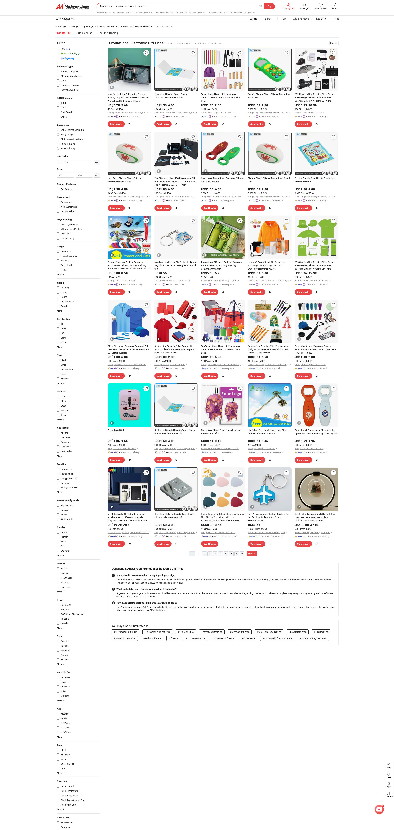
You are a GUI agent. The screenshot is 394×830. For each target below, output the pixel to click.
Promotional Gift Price (124, 638)
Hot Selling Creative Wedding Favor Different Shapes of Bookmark (267, 432)
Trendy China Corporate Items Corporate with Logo (220, 97)
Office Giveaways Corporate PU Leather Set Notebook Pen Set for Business (128, 349)
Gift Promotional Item (144, 12)
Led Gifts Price (321, 631)
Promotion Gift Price (195, 638)
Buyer (268, 18)
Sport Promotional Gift (122, 12)
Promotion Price (186, 631)
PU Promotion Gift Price (125, 631)
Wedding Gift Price (152, 638)
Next (250, 553)
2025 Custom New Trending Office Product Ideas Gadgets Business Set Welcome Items (315, 97)
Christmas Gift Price (239, 631)
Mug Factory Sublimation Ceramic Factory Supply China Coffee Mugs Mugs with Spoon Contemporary (128, 98)
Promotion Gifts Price (212, 631)
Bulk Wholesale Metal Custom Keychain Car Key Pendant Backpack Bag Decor (268, 517)
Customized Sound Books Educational (170, 96)
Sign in (335, 8)
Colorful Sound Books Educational (315, 180)
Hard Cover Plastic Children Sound (124, 180)
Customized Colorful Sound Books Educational (174, 432)
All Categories (66, 18)
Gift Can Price (248, 638)
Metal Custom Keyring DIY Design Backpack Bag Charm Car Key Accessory (175, 265)
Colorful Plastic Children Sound (269, 96)
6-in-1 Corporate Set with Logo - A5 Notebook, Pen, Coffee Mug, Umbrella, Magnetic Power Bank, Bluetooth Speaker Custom (127, 517)
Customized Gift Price (223, 638)
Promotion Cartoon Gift (218, 12)
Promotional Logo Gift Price (313, 638)
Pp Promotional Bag (197, 12)
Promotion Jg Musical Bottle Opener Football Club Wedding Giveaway (316, 432)
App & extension (301, 18)
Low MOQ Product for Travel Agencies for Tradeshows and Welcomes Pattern (267, 265)
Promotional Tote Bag (164, 12)
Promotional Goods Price (269, 631)
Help (283, 18)
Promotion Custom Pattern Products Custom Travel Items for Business (315, 349)
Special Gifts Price (297, 631)
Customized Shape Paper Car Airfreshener (221, 432)
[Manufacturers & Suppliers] (72, 6)
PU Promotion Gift (238, 12)
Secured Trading (108, 33)
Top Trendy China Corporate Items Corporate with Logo (221, 349)
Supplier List (84, 33)
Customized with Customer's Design (222, 180)
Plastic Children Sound (269, 180)
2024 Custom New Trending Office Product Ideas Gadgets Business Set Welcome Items (315, 265)
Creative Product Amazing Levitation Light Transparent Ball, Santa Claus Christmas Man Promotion (315, 517)
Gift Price (173, 638)
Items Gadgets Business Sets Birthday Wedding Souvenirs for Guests (221, 265)
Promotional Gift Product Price (277, 638)
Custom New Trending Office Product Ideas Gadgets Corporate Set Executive (175, 349)
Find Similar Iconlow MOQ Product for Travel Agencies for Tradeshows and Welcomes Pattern (175, 181)
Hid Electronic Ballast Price (157, 631)
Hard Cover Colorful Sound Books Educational (174, 515)
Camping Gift (181, 12)
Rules (336, 18)
